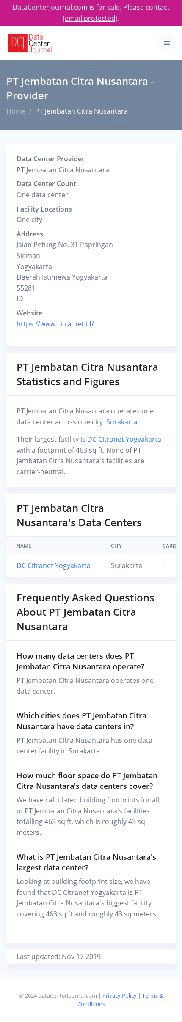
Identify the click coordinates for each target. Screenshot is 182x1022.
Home (16, 111)
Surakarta (122, 422)
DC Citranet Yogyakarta (124, 439)
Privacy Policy (119, 995)
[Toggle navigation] (166, 43)
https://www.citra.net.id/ (55, 324)
